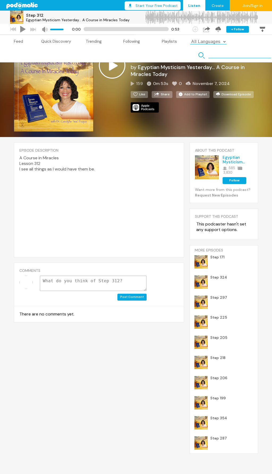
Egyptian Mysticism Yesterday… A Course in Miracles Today (78, 20)
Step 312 (35, 15)
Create (218, 5)
